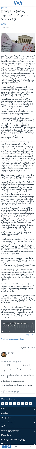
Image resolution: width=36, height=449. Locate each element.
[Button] (32, 31)
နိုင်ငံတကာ (4, 8)
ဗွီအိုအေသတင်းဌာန (9, 325)
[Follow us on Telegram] (18, 403)
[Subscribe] (30, 403)
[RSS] (22, 403)
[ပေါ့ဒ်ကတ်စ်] (26, 403)
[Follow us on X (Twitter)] (6, 403)
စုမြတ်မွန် (3, 23)
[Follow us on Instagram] (14, 403)
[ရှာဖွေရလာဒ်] (31, 447)
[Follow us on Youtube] (10, 403)
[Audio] (23, 447)
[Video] (16, 447)
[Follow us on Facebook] (2, 403)
